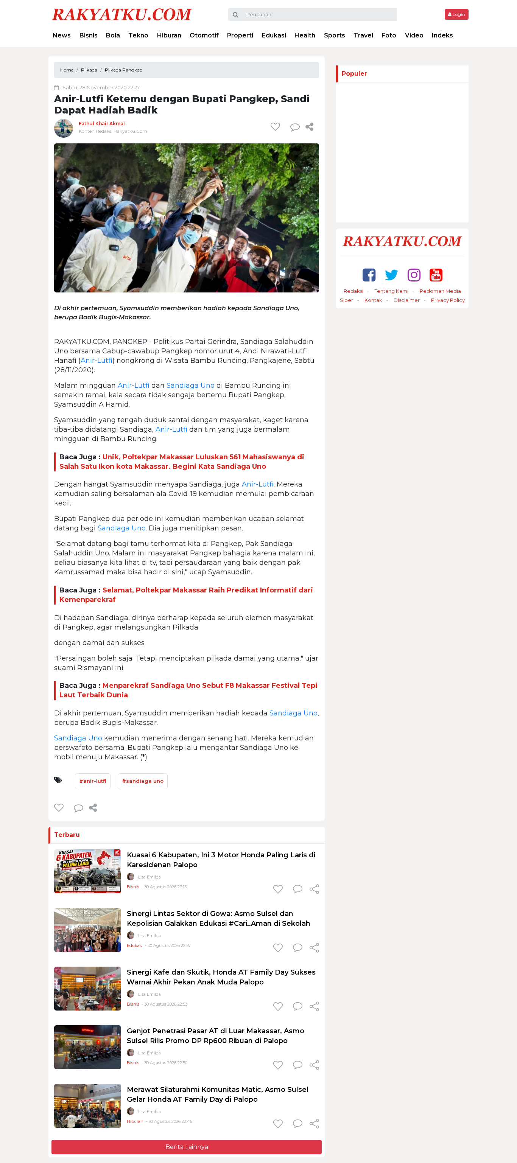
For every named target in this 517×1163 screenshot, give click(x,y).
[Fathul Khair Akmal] (63, 128)
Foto (389, 35)
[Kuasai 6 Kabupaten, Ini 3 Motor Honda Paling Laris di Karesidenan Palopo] (87, 871)
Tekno (138, 35)
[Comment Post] (297, 890)
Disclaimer (407, 300)
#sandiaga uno (143, 781)
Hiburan (169, 35)
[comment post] (295, 126)
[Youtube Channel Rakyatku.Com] (436, 275)
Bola (113, 35)
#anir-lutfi (92, 781)
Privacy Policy (448, 300)
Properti (240, 35)
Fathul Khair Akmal (102, 123)
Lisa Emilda (149, 877)
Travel (363, 35)
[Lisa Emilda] (130, 878)
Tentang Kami (391, 291)
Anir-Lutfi (96, 360)
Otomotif (204, 35)
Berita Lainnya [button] (186, 1147)
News (62, 35)
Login (458, 14)
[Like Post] (277, 126)
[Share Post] (309, 126)
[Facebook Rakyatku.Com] (369, 275)
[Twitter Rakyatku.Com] (391, 275)
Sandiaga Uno (191, 385)
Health (304, 35)
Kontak (373, 300)
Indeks (442, 35)
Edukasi (274, 35)
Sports (334, 35)
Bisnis (88, 35)
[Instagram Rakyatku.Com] (414, 275)
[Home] (121, 13)
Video (414, 35)
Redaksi (353, 291)
